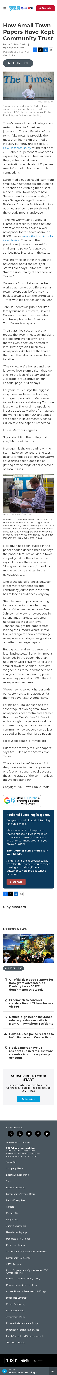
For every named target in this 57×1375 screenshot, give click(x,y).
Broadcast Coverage (17, 1298)
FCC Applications (15, 1311)
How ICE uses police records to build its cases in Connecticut (31, 1036)
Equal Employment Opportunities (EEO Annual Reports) (27, 1271)
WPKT (28, 1153)
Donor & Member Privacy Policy (23, 1279)
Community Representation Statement (27, 1251)
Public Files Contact (14, 1156)
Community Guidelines (18, 1258)
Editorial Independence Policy (22, 1323)
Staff (8, 1181)
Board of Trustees (15, 1188)
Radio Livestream (15, 1245)
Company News (14, 1168)
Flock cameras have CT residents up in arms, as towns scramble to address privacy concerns (31, 1052)
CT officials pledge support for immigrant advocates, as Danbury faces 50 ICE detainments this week (31, 984)
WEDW (24, 1151)
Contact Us (12, 1213)
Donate (47, 8)
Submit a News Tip (16, 1226)
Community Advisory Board (20, 1194)
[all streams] (53, 1371)
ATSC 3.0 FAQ (31, 1156)
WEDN (17, 1151)
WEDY (32, 1151)
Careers (10, 1207)
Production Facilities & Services (22, 1330)
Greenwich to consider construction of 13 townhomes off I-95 (31, 1003)
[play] (5, 1371)
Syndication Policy (15, 1317)
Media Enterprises (15, 1200)
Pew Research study (17, 148)
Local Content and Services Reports (25, 1336)
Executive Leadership (17, 1175)
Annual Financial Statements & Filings (26, 1291)
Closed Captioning (15, 1304)
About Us (11, 1162)
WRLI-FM (36, 1153)
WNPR (21, 1153)
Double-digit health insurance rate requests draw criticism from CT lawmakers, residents (31, 1020)
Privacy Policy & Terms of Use (22, 1285)
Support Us (12, 1220)
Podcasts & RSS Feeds (18, 1239)
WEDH (9, 1151)
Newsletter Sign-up (16, 1232)
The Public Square (15, 1343)
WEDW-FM (11, 1153)
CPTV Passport (14, 1264)
